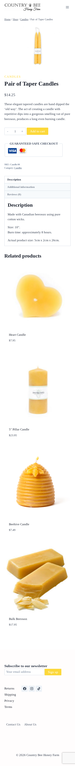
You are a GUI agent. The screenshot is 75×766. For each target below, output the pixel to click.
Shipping (10, 694)
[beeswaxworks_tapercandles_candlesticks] (37, 46)
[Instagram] (32, 689)
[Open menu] (67, 7)
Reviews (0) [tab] (14, 194)
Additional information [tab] (21, 186)
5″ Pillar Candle (19, 429)
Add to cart (37, 131)
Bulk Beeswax (18, 619)
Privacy (9, 700)
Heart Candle (17, 334)
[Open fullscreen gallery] (67, 64)
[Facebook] (24, 689)
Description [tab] (14, 179)
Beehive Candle (19, 524)
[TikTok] (39, 689)
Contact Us (13, 724)
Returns (9, 688)
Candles (12, 76)
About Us (30, 724)
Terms (8, 707)
